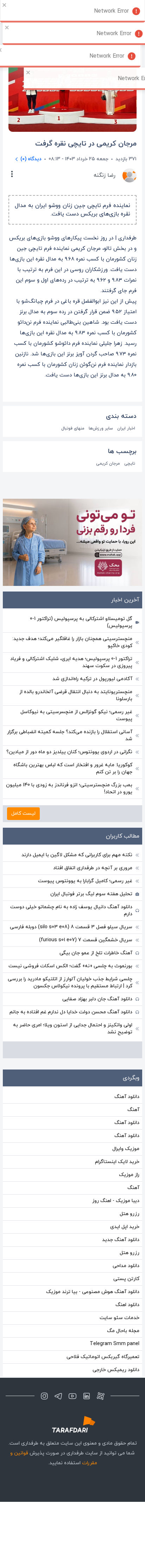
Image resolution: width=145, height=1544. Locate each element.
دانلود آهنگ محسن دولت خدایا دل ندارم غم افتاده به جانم (71, 1012)
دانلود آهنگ (126, 1096)
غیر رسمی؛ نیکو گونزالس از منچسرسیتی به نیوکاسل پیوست (76, 715)
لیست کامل (23, 813)
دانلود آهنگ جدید (120, 1239)
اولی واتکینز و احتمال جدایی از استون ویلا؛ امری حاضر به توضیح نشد (72, 1028)
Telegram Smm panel (114, 1343)
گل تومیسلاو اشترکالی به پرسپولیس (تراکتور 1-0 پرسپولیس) (81, 622)
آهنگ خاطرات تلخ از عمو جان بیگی (95, 953)
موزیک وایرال (125, 1148)
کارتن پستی (126, 1278)
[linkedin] (86, 1396)
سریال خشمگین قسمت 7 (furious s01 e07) (85, 940)
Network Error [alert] (111, 11)
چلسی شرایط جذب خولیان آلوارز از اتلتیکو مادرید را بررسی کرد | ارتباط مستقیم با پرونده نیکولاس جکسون (70, 982)
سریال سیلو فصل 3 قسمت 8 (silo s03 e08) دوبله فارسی (71, 927)
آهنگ (133, 1109)
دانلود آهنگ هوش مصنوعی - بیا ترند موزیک (92, 1291)
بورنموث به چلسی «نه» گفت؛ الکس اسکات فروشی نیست (70, 966)
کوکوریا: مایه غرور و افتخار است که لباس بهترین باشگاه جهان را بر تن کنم (72, 768)
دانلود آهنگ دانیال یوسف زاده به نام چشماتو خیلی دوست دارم (71, 910)
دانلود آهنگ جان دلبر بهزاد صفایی (97, 999)
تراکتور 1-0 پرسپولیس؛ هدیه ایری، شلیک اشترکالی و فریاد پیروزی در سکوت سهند (71, 662)
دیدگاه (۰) (31, 159)
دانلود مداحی (126, 1265)
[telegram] (58, 1396)
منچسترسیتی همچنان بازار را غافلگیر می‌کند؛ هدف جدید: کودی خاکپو (72, 642)
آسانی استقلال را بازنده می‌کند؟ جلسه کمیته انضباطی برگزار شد (69, 735)
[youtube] (72, 1396)
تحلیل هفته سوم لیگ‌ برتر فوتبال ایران (91, 894)
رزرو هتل (129, 1213)
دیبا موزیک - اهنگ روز (115, 1200)
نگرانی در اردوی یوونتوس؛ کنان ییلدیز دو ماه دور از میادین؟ (69, 752)
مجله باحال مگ (123, 1330)
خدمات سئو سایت (119, 1317)
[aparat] (100, 1396)
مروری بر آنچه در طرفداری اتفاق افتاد (92, 868)
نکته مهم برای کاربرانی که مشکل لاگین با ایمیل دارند (76, 855)
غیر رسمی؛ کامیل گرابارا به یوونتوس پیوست (85, 881)
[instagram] (44, 1396)
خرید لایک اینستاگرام (117, 1161)
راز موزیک (129, 1174)
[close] (4, 5)
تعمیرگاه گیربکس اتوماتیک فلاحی (103, 1357)
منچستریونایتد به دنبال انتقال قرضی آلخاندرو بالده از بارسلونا (75, 695)
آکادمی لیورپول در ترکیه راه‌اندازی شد (92, 679)
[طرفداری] (72, 1424)
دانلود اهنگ (127, 1304)
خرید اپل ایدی (124, 1226)
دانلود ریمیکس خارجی (116, 1370)
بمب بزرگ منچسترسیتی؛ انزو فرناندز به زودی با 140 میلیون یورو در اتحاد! (69, 788)
